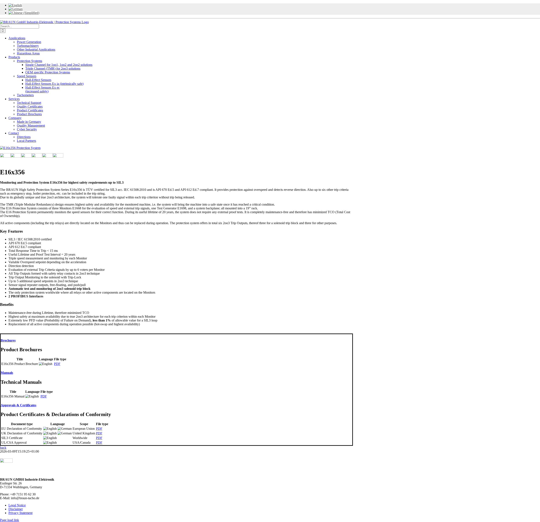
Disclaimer (15, 509)
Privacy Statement (20, 513)
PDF (57, 364)
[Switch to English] (15, 5)
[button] (8, 340)
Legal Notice (17, 505)
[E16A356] (20, 148)
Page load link (9, 520)
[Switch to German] (15, 9)
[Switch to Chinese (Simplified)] (23, 13)
